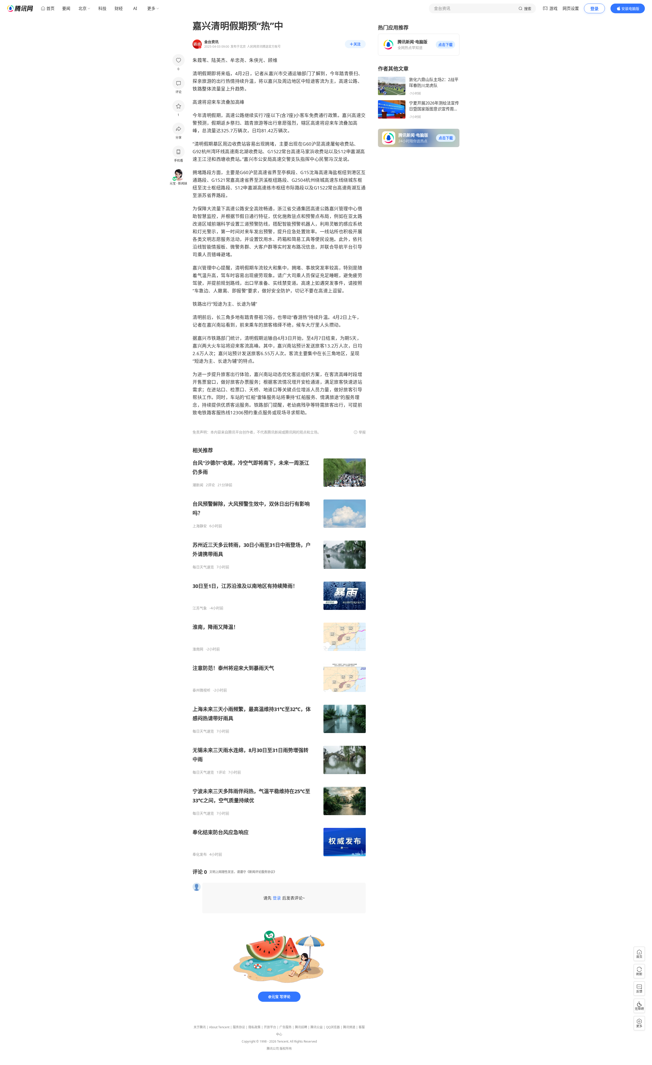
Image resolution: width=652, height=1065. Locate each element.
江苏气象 (200, 608)
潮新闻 (198, 485)
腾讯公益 (316, 1027)
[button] (445, 44)
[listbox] (279, 651)
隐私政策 (254, 1027)
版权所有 (286, 1048)
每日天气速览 (203, 567)
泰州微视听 (201, 690)
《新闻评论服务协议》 (261, 872)
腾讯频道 (349, 1027)
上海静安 (200, 526)
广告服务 (285, 1027)
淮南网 (198, 649)
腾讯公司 (273, 1048)
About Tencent (219, 1027)
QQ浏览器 (333, 1027)
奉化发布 (200, 854)
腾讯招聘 (301, 1027)
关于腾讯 (200, 1027)
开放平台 (270, 1027)
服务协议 (239, 1027)
